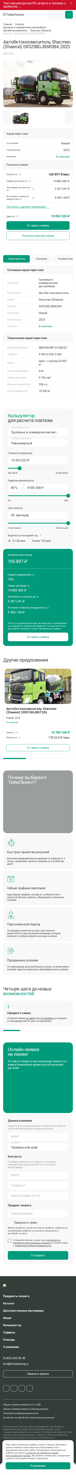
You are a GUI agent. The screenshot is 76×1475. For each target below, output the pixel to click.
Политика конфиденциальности (20, 1413)
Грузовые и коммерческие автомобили (24, 27)
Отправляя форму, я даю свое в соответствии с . (40, 1243)
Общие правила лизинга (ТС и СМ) (22, 1404)
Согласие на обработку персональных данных (28, 1417)
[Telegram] (6, 1388)
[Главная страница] (15, 14)
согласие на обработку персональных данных (36, 1241)
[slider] (20, 468)
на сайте (30, 1018)
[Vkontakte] (14, 1388)
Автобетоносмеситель (15, 30)
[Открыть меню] (69, 15)
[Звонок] (60, 15)
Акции (7, 1317)
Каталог (19, 24)
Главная (7, 24)
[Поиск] (52, 15)
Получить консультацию (38, 235)
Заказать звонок (38, 1373)
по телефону (47, 1018)
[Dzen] (30, 1388)
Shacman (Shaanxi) (40, 30)
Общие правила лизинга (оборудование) (25, 1409)
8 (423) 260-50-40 (14, 1358)
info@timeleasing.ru (15, 1363)
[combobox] (38, 431)
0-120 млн (18, 540)
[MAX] (22, 1388)
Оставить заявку (38, 225)
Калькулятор (12, 1325)
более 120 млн (41, 540)
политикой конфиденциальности (33, 1245)
